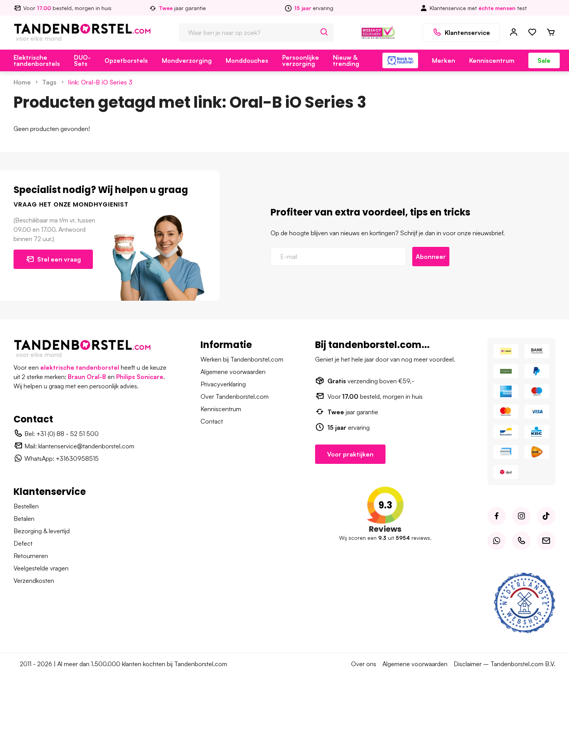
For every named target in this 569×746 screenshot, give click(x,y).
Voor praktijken (350, 454)
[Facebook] (496, 516)
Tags (49, 82)
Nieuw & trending (346, 60)
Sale (544, 60)
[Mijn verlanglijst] (532, 32)
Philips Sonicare (139, 377)
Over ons (363, 664)
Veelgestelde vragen (41, 568)
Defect (23, 543)
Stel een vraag (59, 259)
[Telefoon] (521, 541)
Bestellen (26, 506)
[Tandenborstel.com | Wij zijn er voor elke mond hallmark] (378, 32)
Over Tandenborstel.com (235, 396)
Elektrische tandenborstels (37, 60)
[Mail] (546, 541)
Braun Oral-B (87, 377)
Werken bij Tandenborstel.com (242, 359)
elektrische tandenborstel (79, 367)
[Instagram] (521, 516)
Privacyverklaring (223, 384)
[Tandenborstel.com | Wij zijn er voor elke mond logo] (82, 32)
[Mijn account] (513, 32)
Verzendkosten (34, 580)
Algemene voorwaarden (233, 372)
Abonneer (431, 256)
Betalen (24, 518)
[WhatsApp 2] (496, 541)
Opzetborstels (126, 60)
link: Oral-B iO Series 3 (100, 82)
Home (22, 82)
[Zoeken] (324, 32)
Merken (443, 60)
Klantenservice (467, 32)
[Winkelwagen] (550, 32)
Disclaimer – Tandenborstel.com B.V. (504, 664)
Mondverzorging (187, 60)
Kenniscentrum (491, 60)
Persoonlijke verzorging (300, 60)
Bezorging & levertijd (42, 531)
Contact (212, 421)
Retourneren (31, 556)
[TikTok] (546, 516)
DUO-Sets (82, 60)
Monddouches (247, 60)
